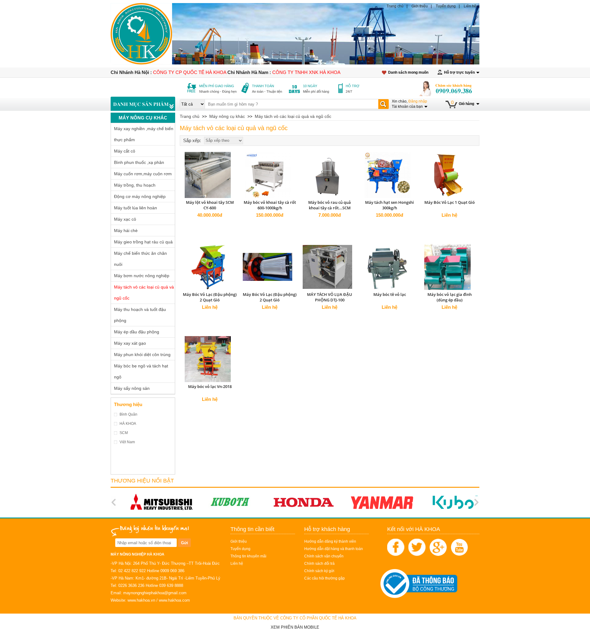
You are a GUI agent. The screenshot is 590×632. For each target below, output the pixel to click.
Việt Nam (127, 442)
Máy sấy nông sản (132, 388)
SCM (124, 433)
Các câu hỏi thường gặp (324, 578)
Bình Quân (128, 414)
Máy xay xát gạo (130, 343)
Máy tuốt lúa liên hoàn (135, 207)
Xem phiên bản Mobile (295, 627)
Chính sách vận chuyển (324, 556)
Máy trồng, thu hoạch (134, 185)
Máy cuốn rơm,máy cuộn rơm (143, 173)
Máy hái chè (126, 230)
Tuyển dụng (446, 6)
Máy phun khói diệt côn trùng (142, 354)
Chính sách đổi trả (319, 563)
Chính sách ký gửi (319, 571)
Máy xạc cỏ (125, 219)
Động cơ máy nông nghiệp (140, 196)
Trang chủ (395, 6)
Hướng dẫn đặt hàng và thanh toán (333, 549)
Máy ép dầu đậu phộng (136, 331)
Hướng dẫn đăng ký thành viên (330, 541)
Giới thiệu (419, 6)
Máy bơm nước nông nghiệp (141, 275)
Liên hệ (470, 6)
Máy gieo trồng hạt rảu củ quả (143, 241)
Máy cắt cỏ (124, 151)
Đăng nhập (417, 101)
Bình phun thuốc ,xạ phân (139, 162)
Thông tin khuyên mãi (248, 556)
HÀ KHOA (128, 423)
